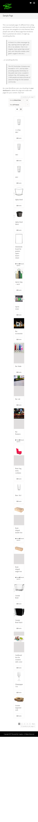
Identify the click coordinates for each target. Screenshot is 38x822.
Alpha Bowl (19, 200)
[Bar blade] (19, 353)
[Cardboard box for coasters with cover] (19, 642)
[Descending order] (27, 100)
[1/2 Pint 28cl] (19, 122)
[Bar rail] (19, 386)
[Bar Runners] (19, 418)
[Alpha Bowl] (19, 191)
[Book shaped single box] (19, 553)
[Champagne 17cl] (19, 676)
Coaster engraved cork (18, 708)
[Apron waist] (19, 298)
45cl (16, 177)
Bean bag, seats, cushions (18, 471)
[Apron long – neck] (19, 274)
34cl (16, 155)
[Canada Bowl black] (19, 612)
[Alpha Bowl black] (19, 214)
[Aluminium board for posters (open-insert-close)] (19, 238)
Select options (18, 264)
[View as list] (21, 109)
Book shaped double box (18, 530)
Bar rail (17, 399)
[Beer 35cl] (19, 487)
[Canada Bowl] (19, 587)
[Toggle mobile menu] (34, 3)
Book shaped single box (18, 569)
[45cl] (19, 169)
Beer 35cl (18, 495)
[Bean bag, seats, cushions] (19, 455)
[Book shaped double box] (19, 515)
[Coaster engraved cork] (19, 699)
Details (19, 138)
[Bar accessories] (19, 323)
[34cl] (19, 146)
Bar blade (18, 366)
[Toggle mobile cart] (30, 3)
